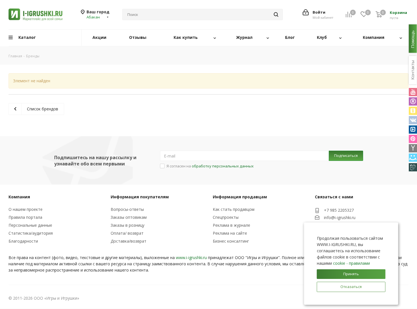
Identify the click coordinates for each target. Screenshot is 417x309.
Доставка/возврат (128, 241)
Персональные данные (30, 225)
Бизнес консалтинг (231, 241)
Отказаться (351, 286)
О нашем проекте (26, 209)
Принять (351, 273)
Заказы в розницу (127, 225)
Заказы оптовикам (129, 217)
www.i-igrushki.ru (191, 257)
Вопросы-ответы (127, 209)
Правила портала (25, 217)
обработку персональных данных (223, 166)
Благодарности (23, 241)
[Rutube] (413, 101)
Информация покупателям (140, 196)
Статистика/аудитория (31, 233)
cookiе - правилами (351, 263)
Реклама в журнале (231, 225)
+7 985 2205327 (339, 210)
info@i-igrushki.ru (339, 217)
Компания (19, 196)
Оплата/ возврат (127, 233)
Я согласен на (210, 166)
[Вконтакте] (413, 120)
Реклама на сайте (230, 233)
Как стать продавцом (233, 209)
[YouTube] (413, 92)
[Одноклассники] (413, 111)
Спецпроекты (226, 217)
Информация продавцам (240, 196)
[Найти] (276, 14)
